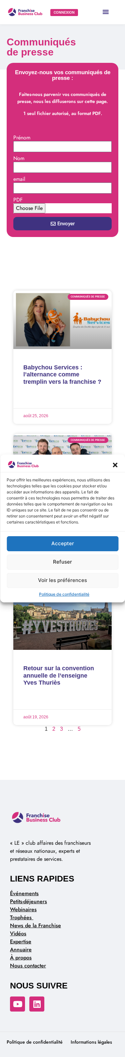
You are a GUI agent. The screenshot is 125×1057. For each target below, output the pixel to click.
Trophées (21, 917)
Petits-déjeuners (28, 901)
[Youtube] (17, 1004)
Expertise (20, 941)
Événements (24, 893)
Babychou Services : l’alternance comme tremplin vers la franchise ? (62, 374)
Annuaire (21, 949)
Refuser (62, 562)
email (19, 180)
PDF (18, 200)
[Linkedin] (36, 1004)
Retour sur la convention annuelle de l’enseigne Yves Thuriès (58, 675)
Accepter (62, 543)
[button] (115, 464)
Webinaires (23, 909)
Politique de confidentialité (64, 594)
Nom (18, 159)
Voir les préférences (62, 580)
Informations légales (91, 1042)
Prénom (21, 138)
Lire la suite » (37, 398)
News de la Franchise (35, 925)
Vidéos (18, 933)
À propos (21, 957)
